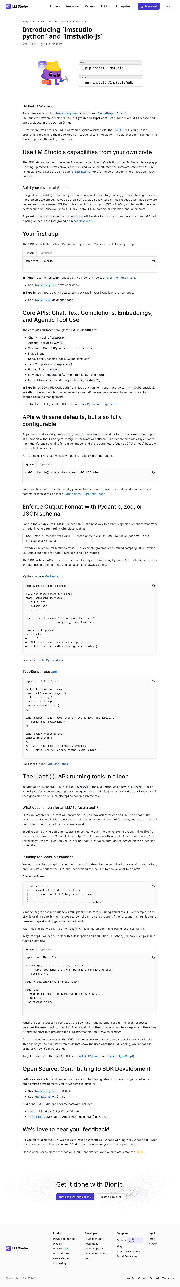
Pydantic (52, 576)
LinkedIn (129, 1278)
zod (54, 671)
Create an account (110, 1197)
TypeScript (45, 252)
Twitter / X (168, 1278)
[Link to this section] (155, 152)
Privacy (152, 1243)
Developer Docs (94, 1238)
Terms (152, 1238)
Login (168, 6)
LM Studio (20, 6)
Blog (25, 21)
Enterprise (123, 6)
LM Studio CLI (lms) (96, 1253)
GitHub (142, 1278)
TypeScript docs (94, 494)
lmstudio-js (91, 1243)
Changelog (59, 1263)
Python (29, 252)
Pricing (105, 6)
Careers (90, 6)
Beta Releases (61, 1258)
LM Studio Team (52, 44)
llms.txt (89, 1258)
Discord (154, 1278)
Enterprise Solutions (128, 1251)
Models (55, 6)
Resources (72, 6)
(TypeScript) (120, 1056)
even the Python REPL (121, 277)
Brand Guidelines (127, 1256)
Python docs (72, 494)
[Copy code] (153, 260)
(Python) (88, 1056)
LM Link (57, 1248)
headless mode (84, 221)
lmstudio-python (94, 1248)
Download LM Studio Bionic (75, 1197)
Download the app (64, 1238)
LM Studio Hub (61, 1253)
